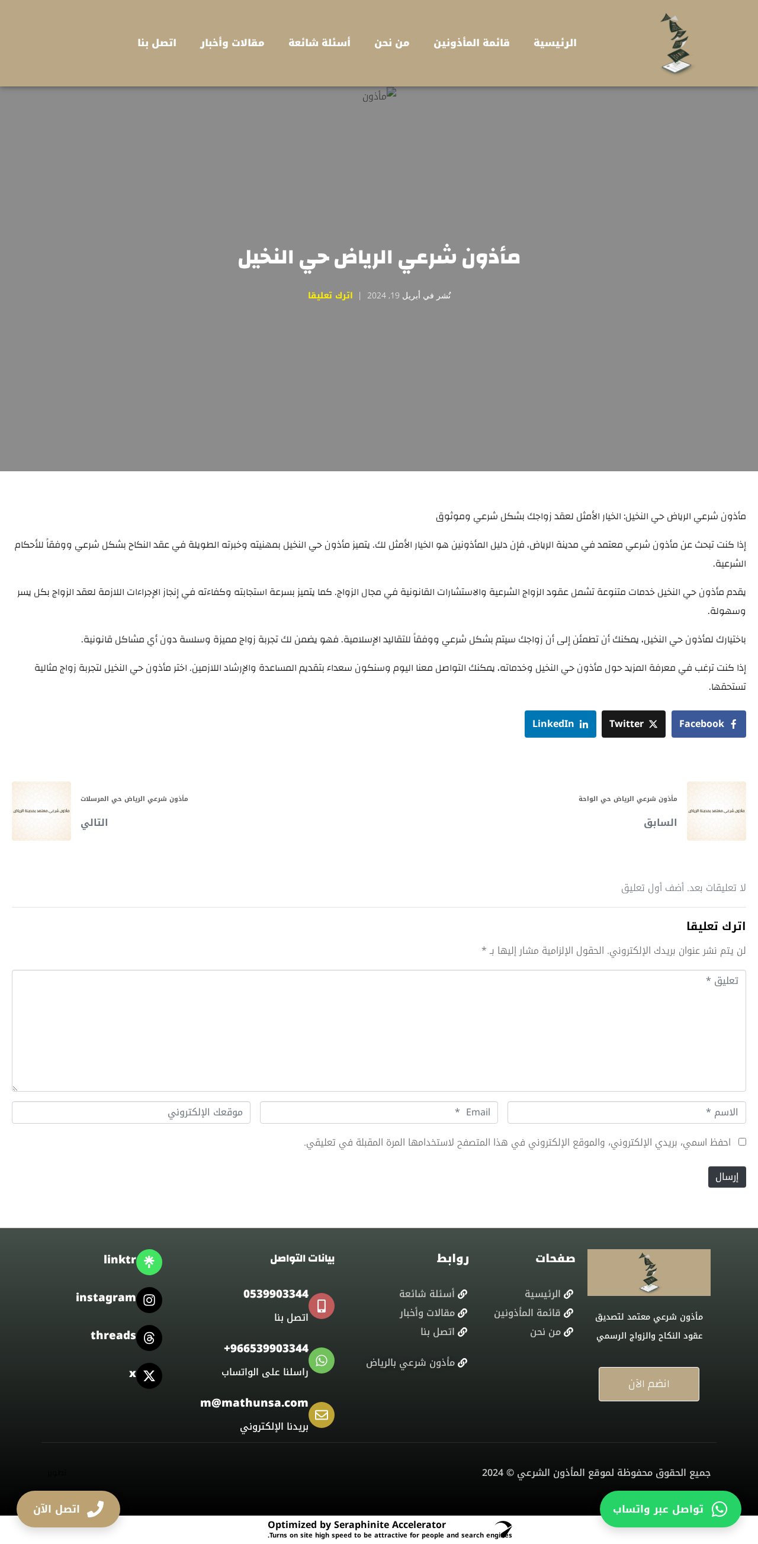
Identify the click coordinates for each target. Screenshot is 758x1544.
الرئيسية (555, 43)
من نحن (392, 43)
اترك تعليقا (330, 296)
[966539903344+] (322, 1360)
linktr (120, 1259)
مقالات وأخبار (232, 43)
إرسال (727, 1176)
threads (113, 1335)
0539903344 (276, 1294)
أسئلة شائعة (319, 43)
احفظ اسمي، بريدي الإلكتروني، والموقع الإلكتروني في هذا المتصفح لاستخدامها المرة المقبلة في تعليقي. (517, 1142)
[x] (149, 1376)
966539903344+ (266, 1348)
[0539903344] (322, 1306)
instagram (106, 1297)
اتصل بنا (156, 43)
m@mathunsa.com (254, 1403)
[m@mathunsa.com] (322, 1415)
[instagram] (149, 1300)
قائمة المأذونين (471, 43)
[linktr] (149, 1262)
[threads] (149, 1338)
